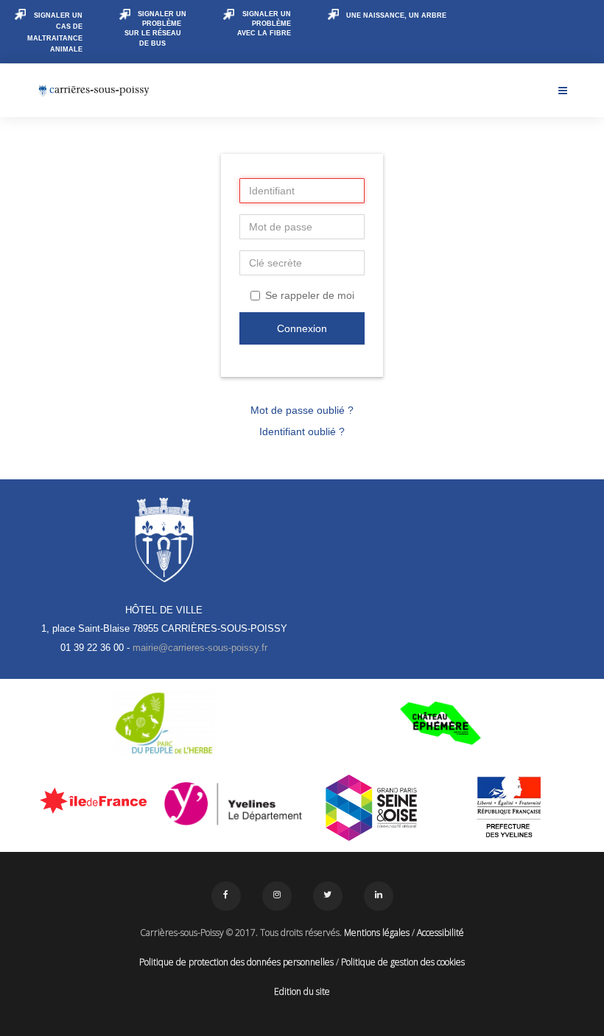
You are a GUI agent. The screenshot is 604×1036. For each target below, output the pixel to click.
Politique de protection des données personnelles (236, 962)
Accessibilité (440, 932)
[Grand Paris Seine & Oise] (371, 808)
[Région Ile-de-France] (95, 800)
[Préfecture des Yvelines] (510, 808)
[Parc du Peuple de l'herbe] (164, 723)
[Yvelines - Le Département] (233, 804)
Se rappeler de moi (309, 295)
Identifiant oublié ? (302, 431)
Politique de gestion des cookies (403, 962)
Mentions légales (377, 932)
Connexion (302, 328)
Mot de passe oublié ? (302, 410)
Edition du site (302, 991)
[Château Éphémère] (440, 723)
